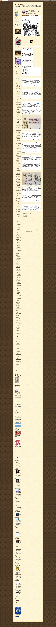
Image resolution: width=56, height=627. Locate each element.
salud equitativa (18, 392)
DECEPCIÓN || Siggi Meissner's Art (18, 182)
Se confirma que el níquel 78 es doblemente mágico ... (18, 232)
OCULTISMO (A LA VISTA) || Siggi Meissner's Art (18, 175)
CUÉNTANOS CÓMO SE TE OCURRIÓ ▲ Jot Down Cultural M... (18, 103)
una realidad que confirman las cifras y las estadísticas (31, 96)
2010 (16, 371)
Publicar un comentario (25, 216)
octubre (17, 76)
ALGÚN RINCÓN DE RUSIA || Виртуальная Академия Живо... (18, 295)
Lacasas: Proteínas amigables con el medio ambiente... (18, 216)
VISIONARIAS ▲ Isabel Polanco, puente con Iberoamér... (18, 240)
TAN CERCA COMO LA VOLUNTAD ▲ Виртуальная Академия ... (18, 348)
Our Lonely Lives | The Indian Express (18, 136)
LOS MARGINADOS (18, 460)
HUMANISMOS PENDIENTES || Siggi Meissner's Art (18, 245)
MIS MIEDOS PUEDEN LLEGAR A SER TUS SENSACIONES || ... (18, 94)
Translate (20, 25)
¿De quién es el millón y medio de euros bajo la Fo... (18, 105)
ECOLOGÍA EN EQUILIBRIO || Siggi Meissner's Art (18, 171)
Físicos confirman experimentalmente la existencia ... (18, 236)
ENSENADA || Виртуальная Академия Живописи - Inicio (18, 287)
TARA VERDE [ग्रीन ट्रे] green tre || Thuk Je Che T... (18, 353)
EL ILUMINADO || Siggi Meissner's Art (18, 248)
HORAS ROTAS (17, 469)
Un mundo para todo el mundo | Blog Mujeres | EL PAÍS (29, 13)
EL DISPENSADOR (20, 4)
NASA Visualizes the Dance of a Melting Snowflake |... (18, 197)
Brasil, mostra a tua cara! (18, 574)
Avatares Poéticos (18, 562)
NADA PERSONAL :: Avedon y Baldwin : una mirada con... (18, 107)
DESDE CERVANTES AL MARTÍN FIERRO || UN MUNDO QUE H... (18, 114)
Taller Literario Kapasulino (17, 589)
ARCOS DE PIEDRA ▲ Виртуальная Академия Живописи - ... (18, 303)
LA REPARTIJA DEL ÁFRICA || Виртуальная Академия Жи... (18, 306)
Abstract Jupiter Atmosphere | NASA (18, 189)
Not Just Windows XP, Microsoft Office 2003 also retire (18, 558)
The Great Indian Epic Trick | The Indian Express (18, 138)
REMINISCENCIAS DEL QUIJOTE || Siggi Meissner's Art (18, 279)
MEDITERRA (17, 600)
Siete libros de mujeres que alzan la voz (26, 73)
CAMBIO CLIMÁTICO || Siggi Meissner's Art (18, 258)
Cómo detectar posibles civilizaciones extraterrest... (18, 203)
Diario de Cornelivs (18, 478)
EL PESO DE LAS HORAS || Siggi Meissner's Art (18, 256)
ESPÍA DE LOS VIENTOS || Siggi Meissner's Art (18, 266)
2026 (16, 67)
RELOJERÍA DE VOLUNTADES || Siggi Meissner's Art (18, 272)
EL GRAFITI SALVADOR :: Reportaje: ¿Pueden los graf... (18, 99)
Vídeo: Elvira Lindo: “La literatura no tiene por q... (18, 117)
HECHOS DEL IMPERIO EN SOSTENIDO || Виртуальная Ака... (18, 314)
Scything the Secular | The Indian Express (18, 135)
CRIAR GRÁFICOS (20, 533)
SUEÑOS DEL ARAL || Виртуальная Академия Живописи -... (18, 164)
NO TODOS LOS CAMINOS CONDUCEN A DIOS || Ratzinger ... (18, 119)
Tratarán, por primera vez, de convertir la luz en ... (18, 229)
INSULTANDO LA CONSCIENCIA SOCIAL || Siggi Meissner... (18, 261)
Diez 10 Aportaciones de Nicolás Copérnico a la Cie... (18, 208)
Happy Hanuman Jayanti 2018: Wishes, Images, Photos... (18, 144)
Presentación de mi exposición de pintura (18, 563)
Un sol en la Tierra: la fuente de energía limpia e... (18, 221)
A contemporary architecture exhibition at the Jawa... (18, 326)
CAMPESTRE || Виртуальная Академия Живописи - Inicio (18, 151)
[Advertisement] (28, 223)
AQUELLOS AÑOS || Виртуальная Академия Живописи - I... (18, 345)
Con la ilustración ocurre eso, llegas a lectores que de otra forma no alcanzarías (30, 109)
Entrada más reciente (24, 229)
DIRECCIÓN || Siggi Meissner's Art (18, 183)
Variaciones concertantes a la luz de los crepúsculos (20, 582)
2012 (16, 369)
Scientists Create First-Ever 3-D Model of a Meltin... (18, 195)
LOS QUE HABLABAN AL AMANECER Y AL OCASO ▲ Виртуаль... (18, 323)
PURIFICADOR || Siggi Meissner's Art (18, 186)
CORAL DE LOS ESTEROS (17, 556)
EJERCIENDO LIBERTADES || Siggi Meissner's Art (18, 242)
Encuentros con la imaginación (18, 527)
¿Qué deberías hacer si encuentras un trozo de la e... (18, 225)
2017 (16, 365)
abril (16, 81)
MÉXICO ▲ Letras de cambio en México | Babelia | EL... (18, 133)
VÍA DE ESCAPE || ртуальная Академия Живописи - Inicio (18, 285)
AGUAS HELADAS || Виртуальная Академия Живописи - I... (18, 161)
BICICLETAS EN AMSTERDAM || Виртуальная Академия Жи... (18, 293)
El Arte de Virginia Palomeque (18, 511)
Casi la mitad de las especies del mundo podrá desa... (18, 210)
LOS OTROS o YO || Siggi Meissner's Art (18, 178)
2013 (16, 368)
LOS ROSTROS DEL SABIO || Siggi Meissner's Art (18, 277)
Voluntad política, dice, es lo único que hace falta (31, 155)
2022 (16, 70)
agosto (17, 78)
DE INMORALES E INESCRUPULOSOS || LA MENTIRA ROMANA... (18, 311)
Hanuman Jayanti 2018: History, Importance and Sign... (18, 142)
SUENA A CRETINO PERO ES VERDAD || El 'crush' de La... (18, 101)
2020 (16, 72)
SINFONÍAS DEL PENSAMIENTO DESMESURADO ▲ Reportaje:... (18, 96)
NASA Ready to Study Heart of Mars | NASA (18, 193)
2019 (16, 73)
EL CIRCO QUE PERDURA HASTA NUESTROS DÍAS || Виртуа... (18, 318)
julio (16, 79)
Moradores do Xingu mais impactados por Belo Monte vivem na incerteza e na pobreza (18, 549)
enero (16, 364)
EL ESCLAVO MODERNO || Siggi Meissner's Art (18, 254)
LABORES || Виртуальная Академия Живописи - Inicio (18, 331)
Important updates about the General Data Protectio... (18, 89)
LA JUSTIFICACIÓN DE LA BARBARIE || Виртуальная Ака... (18, 316)
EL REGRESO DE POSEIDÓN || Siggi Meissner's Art (18, 168)
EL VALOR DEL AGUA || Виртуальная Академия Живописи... (18, 342)
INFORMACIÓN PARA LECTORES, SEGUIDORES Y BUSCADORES (18, 84)
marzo (17, 82)
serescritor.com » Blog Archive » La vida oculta (18, 238)
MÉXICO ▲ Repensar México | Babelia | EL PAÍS (18, 131)
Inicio (32, 229)
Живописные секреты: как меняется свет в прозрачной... (18, 351)
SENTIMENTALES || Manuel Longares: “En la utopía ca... (18, 122)
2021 (16, 71)
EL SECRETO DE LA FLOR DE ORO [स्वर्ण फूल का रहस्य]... (18, 362)
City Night (20, 512)
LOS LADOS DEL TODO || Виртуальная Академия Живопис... (18, 340)
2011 (16, 370)
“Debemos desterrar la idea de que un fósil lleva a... (18, 201)
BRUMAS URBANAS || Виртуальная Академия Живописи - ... (18, 298)
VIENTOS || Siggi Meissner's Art (18, 176)
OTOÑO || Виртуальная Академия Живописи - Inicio (18, 338)
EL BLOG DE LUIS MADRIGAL (18, 498)
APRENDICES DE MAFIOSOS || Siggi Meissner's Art (18, 250)
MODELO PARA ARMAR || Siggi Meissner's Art (18, 264)
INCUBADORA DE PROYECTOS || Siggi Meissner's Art (18, 247)
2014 (16, 367)
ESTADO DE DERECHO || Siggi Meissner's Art (18, 252)
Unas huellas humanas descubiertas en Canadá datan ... (18, 199)
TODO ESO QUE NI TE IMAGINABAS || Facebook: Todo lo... (18, 112)
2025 (16, 68)
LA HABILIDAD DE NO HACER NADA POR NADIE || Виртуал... (18, 309)
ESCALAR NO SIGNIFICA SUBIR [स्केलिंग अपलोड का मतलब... (18, 357)
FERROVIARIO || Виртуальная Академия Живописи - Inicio (18, 153)
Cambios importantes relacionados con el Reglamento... (18, 87)
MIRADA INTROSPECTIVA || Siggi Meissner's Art (18, 275)
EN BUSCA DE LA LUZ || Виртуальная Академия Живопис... (18, 321)
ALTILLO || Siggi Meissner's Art (18, 269)
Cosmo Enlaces (17, 604)
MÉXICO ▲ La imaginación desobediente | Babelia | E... (18, 128)
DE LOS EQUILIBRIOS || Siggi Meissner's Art (18, 270)
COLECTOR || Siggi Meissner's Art (18, 166)
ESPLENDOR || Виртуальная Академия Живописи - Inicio (18, 300)
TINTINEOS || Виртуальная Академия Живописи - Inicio (18, 158)
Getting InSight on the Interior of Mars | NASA (18, 191)
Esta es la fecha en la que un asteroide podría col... (18, 223)
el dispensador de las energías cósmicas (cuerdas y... (18, 91)
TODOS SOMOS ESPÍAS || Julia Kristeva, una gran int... (18, 126)
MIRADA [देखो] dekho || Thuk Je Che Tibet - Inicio (18, 355)
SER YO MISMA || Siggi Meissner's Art (18, 259)
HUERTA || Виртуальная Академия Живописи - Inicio (18, 333)
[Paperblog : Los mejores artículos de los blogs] (17, 457)
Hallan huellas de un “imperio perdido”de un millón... (18, 212)
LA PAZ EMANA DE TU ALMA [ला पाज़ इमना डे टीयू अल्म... (18, 360)
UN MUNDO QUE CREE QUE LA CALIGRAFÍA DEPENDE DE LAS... (18, 109)
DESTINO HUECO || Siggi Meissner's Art (18, 267)
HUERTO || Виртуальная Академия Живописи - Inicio (18, 336)
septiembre (17, 77)
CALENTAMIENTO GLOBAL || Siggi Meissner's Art (18, 180)
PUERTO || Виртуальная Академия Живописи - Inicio (18, 148)
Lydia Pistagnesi (17, 580)
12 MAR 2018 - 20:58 (25, 46)
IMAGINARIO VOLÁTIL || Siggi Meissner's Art (18, 283)
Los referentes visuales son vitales (31, 149)
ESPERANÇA (20, 567)
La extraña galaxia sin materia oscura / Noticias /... (18, 206)
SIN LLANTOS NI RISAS (20, 541)
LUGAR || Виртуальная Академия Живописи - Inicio (18, 156)
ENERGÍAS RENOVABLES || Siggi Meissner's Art (18, 173)
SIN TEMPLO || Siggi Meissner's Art (18, 185)
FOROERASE (17, 517)
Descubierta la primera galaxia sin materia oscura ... (18, 234)
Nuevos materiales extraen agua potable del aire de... (18, 219)
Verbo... (16, 598)
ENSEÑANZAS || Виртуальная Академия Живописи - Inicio (18, 328)
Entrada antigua (39, 229)
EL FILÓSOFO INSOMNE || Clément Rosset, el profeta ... (18, 124)
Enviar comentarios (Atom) (29, 231)
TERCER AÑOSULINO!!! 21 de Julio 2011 (20, 591)
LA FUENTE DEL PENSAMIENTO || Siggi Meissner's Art (18, 281)
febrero (17, 363)
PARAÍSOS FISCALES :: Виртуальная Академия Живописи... (18, 290)
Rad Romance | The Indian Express (18, 140)
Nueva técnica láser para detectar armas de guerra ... (18, 214)
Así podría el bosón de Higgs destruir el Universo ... (18, 227)
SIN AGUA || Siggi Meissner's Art (18, 188)
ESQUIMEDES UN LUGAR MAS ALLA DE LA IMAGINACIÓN (18, 539)
